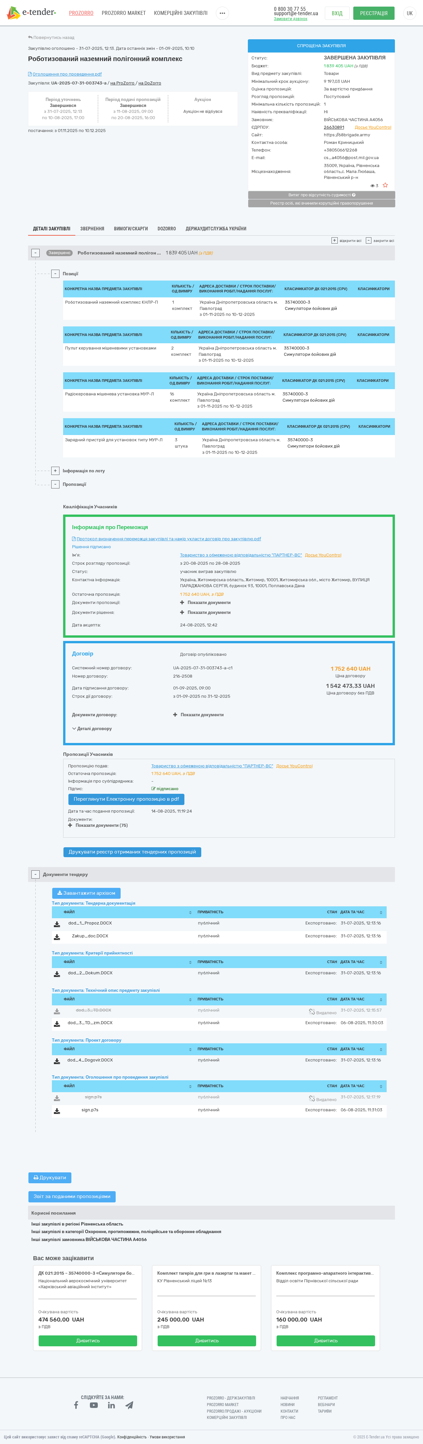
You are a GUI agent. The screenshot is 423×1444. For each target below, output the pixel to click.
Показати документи (209, 602)
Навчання (290, 1398)
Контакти (289, 1411)
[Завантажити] (57, 925)
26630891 (334, 127)
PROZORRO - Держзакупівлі (231, 1398)
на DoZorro (149, 83)
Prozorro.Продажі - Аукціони (234, 1411)
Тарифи (324, 1411)
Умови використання (167, 1437)
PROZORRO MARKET (124, 13)
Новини (287, 1404)
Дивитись (88, 1341)
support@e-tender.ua (296, 13)
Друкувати (52, 1178)
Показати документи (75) (102, 825)
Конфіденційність (132, 1437)
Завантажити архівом (88, 893)
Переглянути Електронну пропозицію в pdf (126, 799)
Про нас (288, 1417)
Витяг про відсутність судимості (320, 195)
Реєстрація (374, 13)
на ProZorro (122, 83)
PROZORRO (81, 13)
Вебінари (326, 1404)
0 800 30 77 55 (290, 9)
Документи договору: (94, 714)
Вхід (337, 13)
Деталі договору (94, 728)
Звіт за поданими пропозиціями (72, 1196)
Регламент (328, 1398)
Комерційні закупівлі (181, 13)
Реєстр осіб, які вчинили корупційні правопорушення (321, 203)
